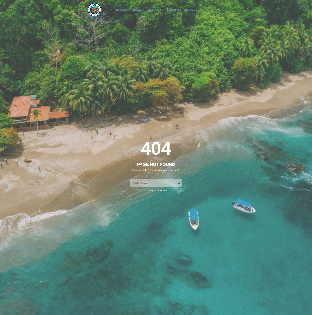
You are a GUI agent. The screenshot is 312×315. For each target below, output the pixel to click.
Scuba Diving (174, 10)
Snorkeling (191, 10)
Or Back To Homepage (156, 190)
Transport (138, 10)
